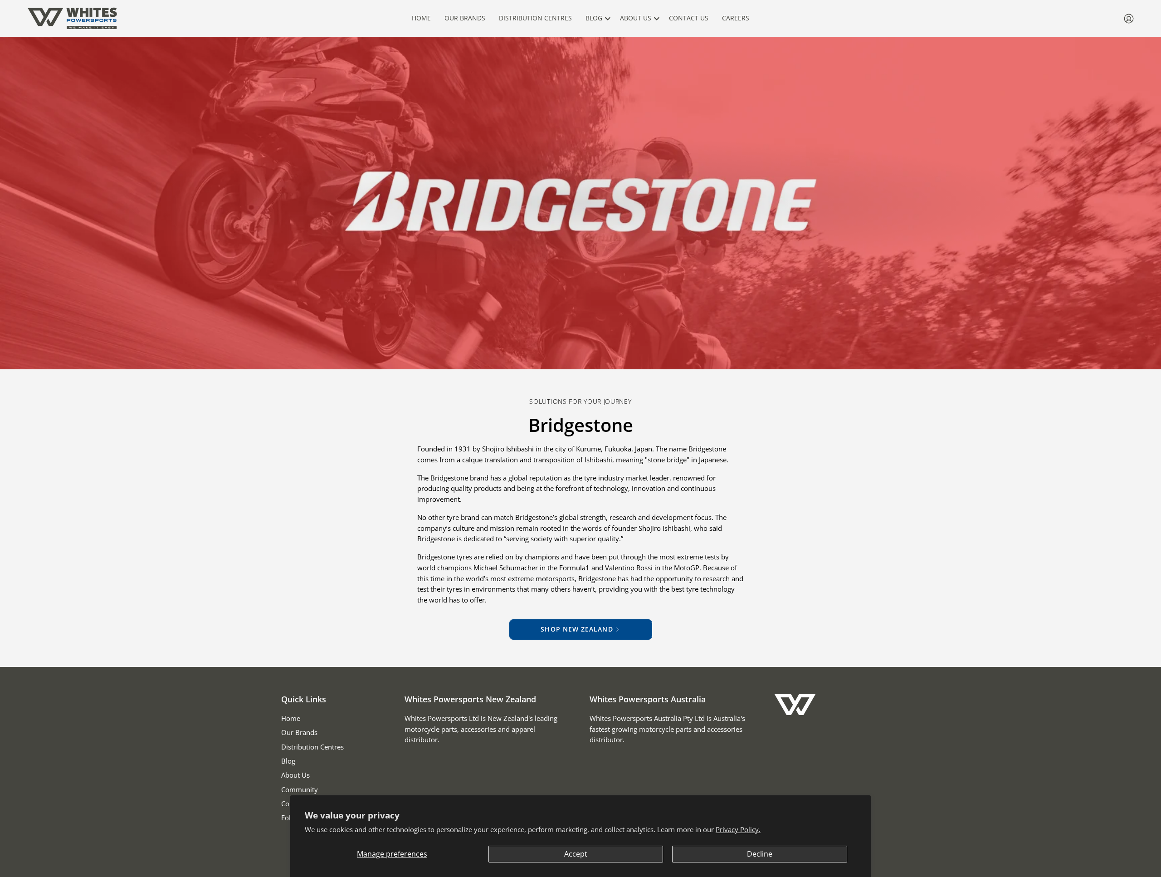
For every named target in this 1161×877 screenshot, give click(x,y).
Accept (575, 854)
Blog (288, 760)
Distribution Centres (312, 746)
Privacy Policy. (738, 829)
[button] (596, 18)
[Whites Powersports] (72, 18)
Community (299, 789)
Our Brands (299, 732)
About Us (295, 774)
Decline (759, 854)
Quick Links (303, 699)
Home (290, 718)
